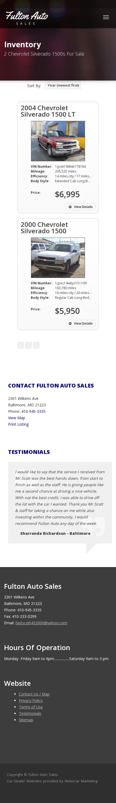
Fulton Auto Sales (43, 774)
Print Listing (18, 424)
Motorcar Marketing (81, 781)
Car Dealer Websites (24, 781)
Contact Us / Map (34, 694)
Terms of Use (31, 706)
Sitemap (26, 719)
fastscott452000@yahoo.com (41, 622)
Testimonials (30, 713)
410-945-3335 (33, 411)
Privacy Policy (31, 700)
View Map (16, 417)
